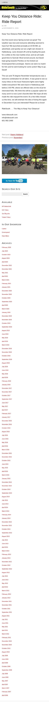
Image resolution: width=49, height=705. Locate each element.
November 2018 (7, 352)
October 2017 (6, 395)
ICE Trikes (5, 210)
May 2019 (5, 337)
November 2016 (7, 424)
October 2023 (6, 254)
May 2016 (5, 442)
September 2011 (7, 612)
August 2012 (6, 572)
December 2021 (7, 269)
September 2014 (7, 493)
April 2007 (5, 684)
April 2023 (5, 262)
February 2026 (6, 247)
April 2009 (5, 663)
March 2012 (5, 590)
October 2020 (6, 298)
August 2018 (6, 363)
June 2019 (5, 334)
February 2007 (6, 691)
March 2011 (5, 634)
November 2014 (7, 486)
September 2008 (7, 670)
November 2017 (7, 392)
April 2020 (5, 305)
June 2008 (5, 677)
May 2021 (5, 272)
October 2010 (6, 648)
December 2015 (7, 453)
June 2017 (5, 402)
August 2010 (6, 652)
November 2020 (7, 294)
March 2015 (5, 475)
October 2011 (6, 608)
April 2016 (5, 446)
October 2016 (6, 428)
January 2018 (6, 384)
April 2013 (5, 547)
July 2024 (5, 251)
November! (18, 138)
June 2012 (5, 579)
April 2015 (5, 471)
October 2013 (6, 529)
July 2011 (5, 619)
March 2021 (5, 280)
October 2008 (6, 666)
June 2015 (5, 464)
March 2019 (5, 345)
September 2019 (7, 327)
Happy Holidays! (16, 135)
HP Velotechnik (6, 206)
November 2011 (7, 605)
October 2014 (6, 489)
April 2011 (5, 630)
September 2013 (7, 532)
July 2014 (5, 500)
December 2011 (7, 601)
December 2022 (7, 265)
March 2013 (5, 551)
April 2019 (5, 341)
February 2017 (6, 413)
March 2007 (5, 688)
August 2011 (5, 616)
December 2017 (7, 388)
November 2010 (7, 644)
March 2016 (5, 449)
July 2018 (5, 366)
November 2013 (7, 525)
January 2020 (6, 312)
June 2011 (5, 623)
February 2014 (6, 514)
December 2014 (7, 482)
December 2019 (7, 316)
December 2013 (7, 522)
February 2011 (6, 637)
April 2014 (5, 507)
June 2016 (5, 439)
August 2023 (6, 258)
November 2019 (7, 319)
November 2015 (7, 457)
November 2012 (7, 561)
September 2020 (7, 301)
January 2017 (6, 417)
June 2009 (5, 659)
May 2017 (5, 406)
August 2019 (6, 330)
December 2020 (7, 290)
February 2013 (6, 554)
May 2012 (5, 583)
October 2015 (6, 460)
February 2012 (6, 594)
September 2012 (7, 569)
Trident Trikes (6, 217)
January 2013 (6, 558)
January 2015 (6, 478)
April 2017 (5, 410)
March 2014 (5, 511)
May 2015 (5, 467)
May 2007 (5, 681)
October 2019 (6, 323)
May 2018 (5, 374)
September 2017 (7, 399)
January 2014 (6, 518)
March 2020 (5, 309)
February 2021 (6, 283)
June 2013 (5, 543)
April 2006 (5, 695)
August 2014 (6, 496)
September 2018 (7, 359)
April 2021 (5, 276)
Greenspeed (6, 232)
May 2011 (5, 626)
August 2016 (6, 431)
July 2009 (5, 655)
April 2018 (5, 377)
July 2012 (5, 576)
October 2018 (6, 355)
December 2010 (7, 641)
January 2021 (6, 287)
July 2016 (5, 435)
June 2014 (5, 504)
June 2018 (5, 370)
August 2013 (6, 536)
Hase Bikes (5, 236)
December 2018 (7, 348)
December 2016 (7, 421)
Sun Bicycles (6, 213)
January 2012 (6, 598)
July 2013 (5, 540)
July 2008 (5, 673)
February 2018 (6, 381)
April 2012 (5, 587)
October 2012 (6, 565)
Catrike (4, 228)
